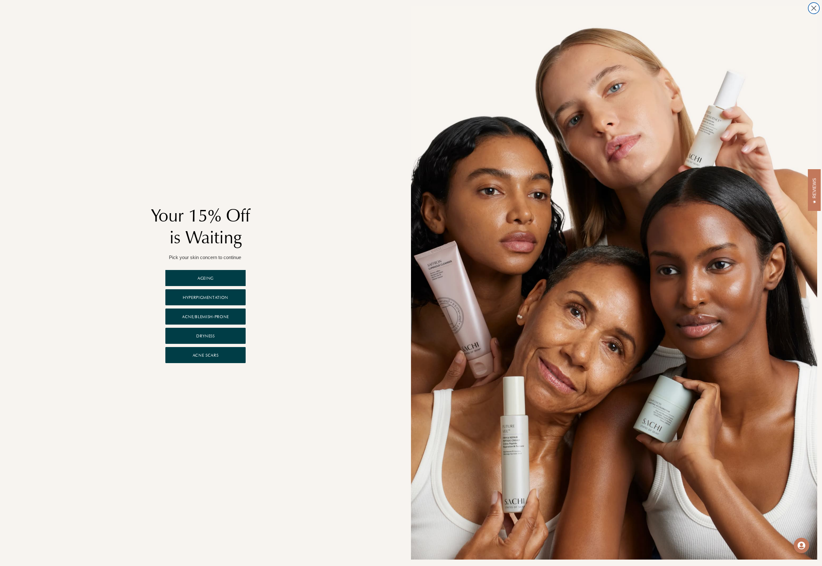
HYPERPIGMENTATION (205, 297)
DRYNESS (205, 336)
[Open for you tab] (801, 545)
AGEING (205, 278)
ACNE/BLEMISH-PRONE (205, 316)
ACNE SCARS (206, 355)
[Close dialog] (813, 8)
